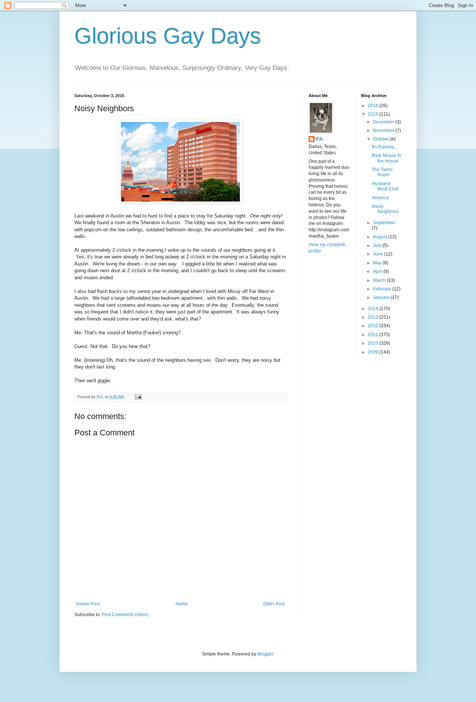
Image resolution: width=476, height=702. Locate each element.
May (378, 262)
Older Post (273, 603)
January (381, 297)
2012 (373, 325)
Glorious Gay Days (167, 35)
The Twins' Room (382, 172)
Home (182, 603)
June (378, 254)
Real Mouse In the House (386, 158)
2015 (373, 114)
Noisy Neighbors (385, 209)
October (381, 139)
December (384, 122)
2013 (373, 317)
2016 (373, 105)
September (384, 222)
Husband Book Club (385, 186)
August (380, 236)
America (380, 197)
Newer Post (88, 603)
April (378, 271)
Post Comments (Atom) (125, 614)
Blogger (265, 654)
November (384, 130)
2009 (373, 352)
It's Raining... (385, 146)
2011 (373, 334)
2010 (373, 343)
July (377, 245)
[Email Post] (138, 397)
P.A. (320, 139)
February (382, 289)
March (380, 280)
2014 (373, 308)
